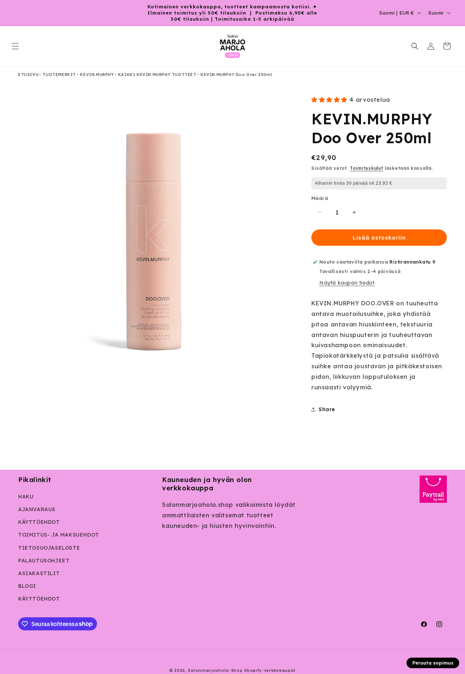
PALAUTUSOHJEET (43, 560)
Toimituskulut (366, 168)
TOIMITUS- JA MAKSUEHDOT (58, 534)
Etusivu (28, 74)
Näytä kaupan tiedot (347, 283)
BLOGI (27, 586)
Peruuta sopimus (432, 663)
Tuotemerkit (59, 74)
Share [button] (327, 409)
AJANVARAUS (37, 509)
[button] (15, 46)
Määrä (319, 198)
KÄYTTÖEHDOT (39, 522)
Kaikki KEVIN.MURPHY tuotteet (157, 74)
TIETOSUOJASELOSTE (49, 548)
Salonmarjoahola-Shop (215, 670)
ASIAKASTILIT (39, 573)
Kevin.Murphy (97, 74)
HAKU (25, 496)
